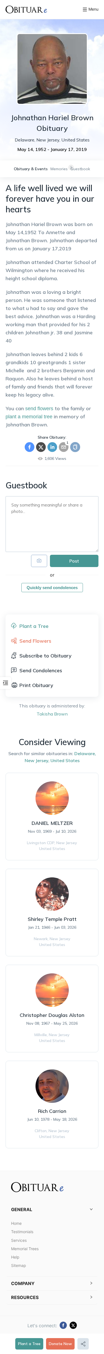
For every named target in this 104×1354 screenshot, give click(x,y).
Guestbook (80, 168)
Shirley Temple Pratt (52, 919)
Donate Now (60, 1343)
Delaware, (85, 753)
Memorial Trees (25, 1248)
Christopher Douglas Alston (52, 1015)
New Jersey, (37, 760)
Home (16, 1223)
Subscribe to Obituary (45, 655)
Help (15, 1257)
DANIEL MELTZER (52, 823)
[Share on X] (41, 447)
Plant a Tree (29, 1343)
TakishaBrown (52, 714)
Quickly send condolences (52, 587)
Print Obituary (36, 685)
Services (19, 1240)
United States (65, 760)
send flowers (39, 408)
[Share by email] (64, 447)
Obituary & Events (31, 168)
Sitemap (18, 1265)
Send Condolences (40, 670)
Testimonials (22, 1231)
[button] (52, 1209)
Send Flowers (35, 641)
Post (74, 561)
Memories (59, 168)
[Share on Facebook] (29, 447)
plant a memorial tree (29, 416)
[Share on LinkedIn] (52, 447)
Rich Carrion (52, 1111)
